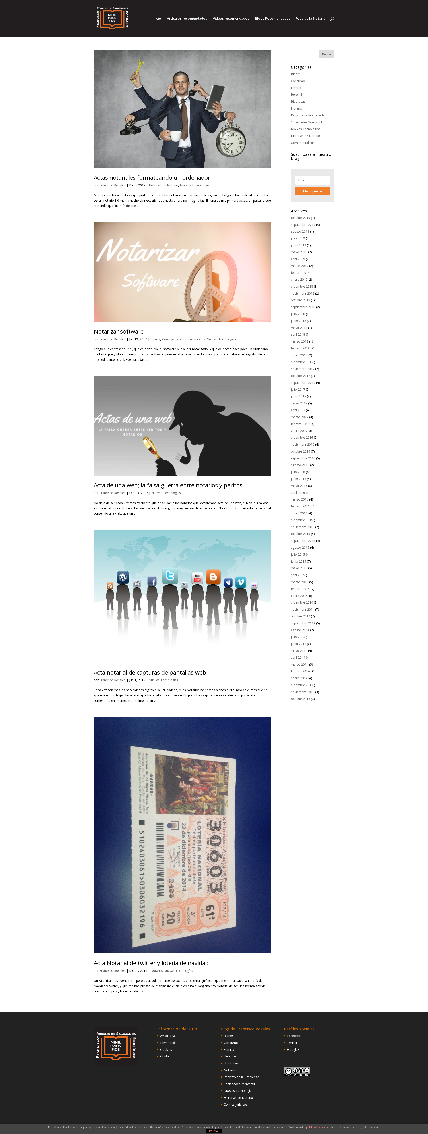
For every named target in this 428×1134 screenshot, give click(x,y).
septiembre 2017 (303, 382)
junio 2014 (298, 644)
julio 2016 (298, 472)
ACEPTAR (214, 1131)
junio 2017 (298, 396)
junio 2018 (298, 321)
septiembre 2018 (303, 307)
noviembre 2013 (302, 692)
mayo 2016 (299, 486)
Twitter (292, 1043)
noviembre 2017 (302, 369)
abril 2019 (298, 259)
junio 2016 (298, 479)
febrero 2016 (300, 506)
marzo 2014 (299, 664)
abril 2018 (298, 334)
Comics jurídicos (303, 143)
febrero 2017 (300, 424)
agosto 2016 (300, 465)
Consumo (298, 81)
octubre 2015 (300, 534)
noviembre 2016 (302, 444)
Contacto (167, 1056)
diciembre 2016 (302, 437)
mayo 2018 (299, 328)
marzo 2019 (299, 266)
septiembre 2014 (303, 623)
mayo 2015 (299, 568)
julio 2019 (298, 238)
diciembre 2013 (302, 685)
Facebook (294, 1036)
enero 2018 (299, 355)
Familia (296, 88)
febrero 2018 (300, 348)
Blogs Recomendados (272, 19)
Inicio (156, 19)
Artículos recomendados (187, 19)
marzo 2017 (299, 417)
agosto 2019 (300, 231)
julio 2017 (298, 389)
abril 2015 (298, 575)
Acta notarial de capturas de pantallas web (150, 672)
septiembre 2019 (303, 224)
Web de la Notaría (310, 19)
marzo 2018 (299, 341)
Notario (156, 970)
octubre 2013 (300, 699)
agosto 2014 (300, 630)
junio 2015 (298, 561)
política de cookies (317, 1127)
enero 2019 (299, 279)
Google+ (293, 1049)
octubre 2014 (300, 616)
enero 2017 (299, 430)
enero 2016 (299, 513)
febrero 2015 (300, 589)
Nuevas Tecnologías (194, 185)
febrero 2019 (300, 272)
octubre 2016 (300, 451)
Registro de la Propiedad (308, 115)
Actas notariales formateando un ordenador (152, 177)
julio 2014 (298, 637)
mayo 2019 (299, 252)
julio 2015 (298, 554)
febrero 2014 (300, 671)
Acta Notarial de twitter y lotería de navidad (151, 963)
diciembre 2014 (302, 602)
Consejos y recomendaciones (183, 339)
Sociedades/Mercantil (306, 122)
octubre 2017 (300, 376)
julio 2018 (298, 314)
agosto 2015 (300, 547)
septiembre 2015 (303, 540)
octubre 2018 (300, 300)
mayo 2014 (299, 650)
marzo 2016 (299, 499)
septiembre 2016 (303, 458)
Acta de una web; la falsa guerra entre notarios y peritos (168, 485)
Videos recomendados (231, 19)
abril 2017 (298, 410)
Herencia (297, 94)
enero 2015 (299, 596)
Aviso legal (168, 1036)
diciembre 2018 (302, 286)
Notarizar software (119, 331)
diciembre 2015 (302, 520)
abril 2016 (298, 492)
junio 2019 (298, 245)
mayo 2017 (299, 403)
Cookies (166, 1049)
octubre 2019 (300, 218)
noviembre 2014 (302, 609)
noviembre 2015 (302, 527)
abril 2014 (298, 657)
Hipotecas (298, 101)
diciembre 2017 (302, 362)
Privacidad (167, 1043)
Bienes (155, 339)
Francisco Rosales (112, 185)
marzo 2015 (299, 582)
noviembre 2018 (302, 293)
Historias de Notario (163, 185)
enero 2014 (299, 678)
